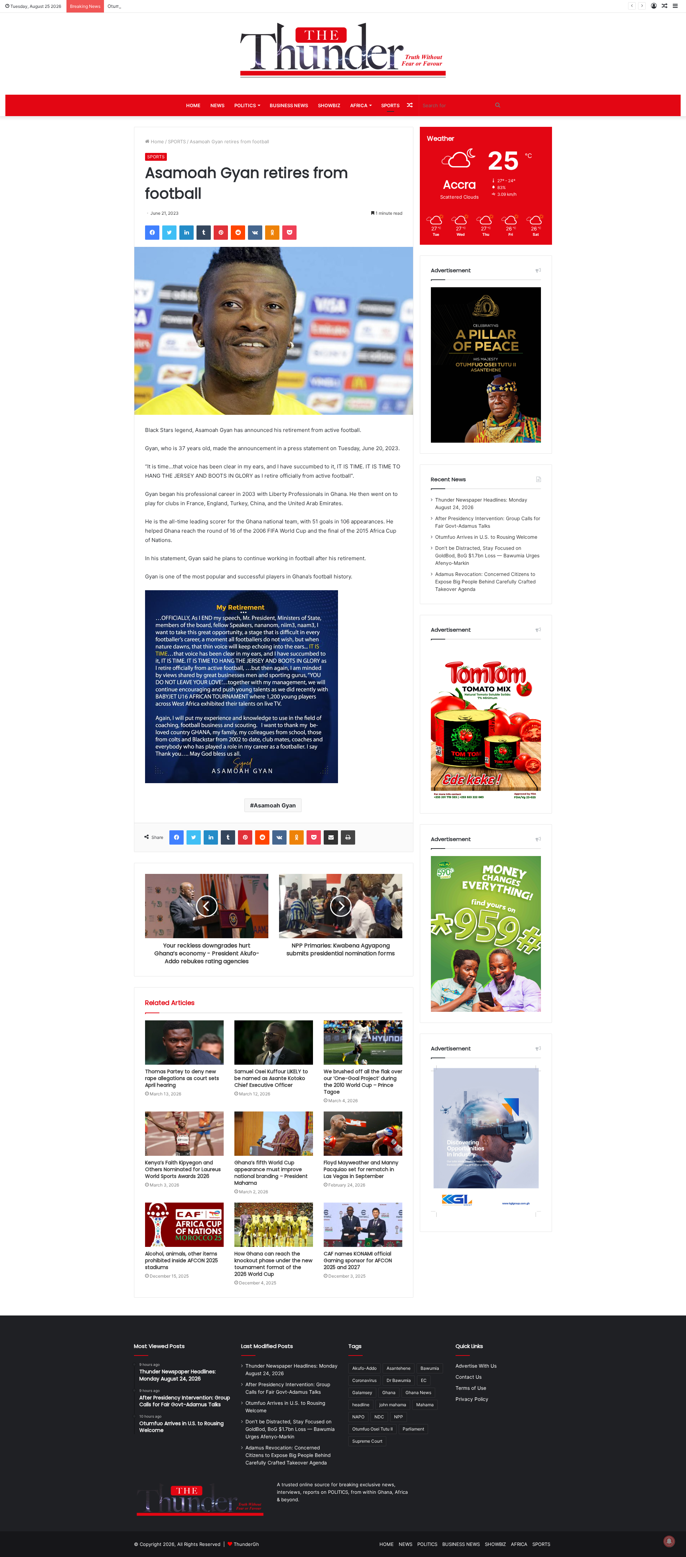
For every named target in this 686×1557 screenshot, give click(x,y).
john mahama (392, 1404)
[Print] (348, 837)
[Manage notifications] (669, 1541)
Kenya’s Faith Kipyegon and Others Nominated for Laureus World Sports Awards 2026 (183, 1169)
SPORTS (390, 105)
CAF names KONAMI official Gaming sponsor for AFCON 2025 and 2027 (358, 1260)
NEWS (217, 105)
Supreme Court (367, 1441)
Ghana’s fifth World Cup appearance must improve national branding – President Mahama (271, 1173)
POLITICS (245, 105)
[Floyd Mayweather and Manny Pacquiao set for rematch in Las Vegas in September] (363, 1133)
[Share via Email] (331, 837)
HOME (193, 105)
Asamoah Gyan (275, 805)
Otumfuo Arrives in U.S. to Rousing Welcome (157, 6)
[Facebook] (152, 232)
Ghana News (418, 1392)
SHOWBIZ (329, 105)
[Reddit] (238, 232)
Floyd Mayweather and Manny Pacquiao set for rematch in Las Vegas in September (361, 1169)
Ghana (389, 1392)
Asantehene (399, 1368)
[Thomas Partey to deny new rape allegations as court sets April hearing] (184, 1042)
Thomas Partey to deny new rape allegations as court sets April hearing (182, 1078)
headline (360, 1404)
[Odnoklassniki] (272, 232)
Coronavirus (364, 1380)
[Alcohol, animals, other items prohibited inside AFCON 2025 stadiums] (184, 1225)
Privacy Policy (472, 1399)
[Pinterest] (221, 232)
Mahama (425, 1404)
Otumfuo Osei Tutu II (372, 1429)
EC (424, 1380)
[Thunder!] (343, 49)
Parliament (413, 1429)
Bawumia (430, 1368)
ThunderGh (246, 1544)
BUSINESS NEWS (289, 105)
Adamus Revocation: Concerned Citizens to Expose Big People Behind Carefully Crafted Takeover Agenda (485, 581)
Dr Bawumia (399, 1380)
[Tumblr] (204, 232)
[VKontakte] (255, 232)
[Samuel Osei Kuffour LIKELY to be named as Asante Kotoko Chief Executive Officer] (273, 1042)
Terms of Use (471, 1388)
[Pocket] (289, 232)
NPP (398, 1416)
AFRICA (358, 105)
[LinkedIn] (186, 232)
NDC (379, 1416)
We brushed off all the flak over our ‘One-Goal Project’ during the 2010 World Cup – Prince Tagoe (363, 1081)
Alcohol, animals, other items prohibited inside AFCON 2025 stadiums (181, 1260)
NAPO (358, 1416)
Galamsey (362, 1392)
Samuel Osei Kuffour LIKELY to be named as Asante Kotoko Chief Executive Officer (271, 1078)
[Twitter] (169, 232)
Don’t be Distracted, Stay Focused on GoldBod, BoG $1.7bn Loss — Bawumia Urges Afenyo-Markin (487, 555)
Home (156, 141)
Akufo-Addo (364, 1368)
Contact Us (469, 1377)
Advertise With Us (476, 1366)
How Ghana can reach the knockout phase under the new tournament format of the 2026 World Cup (273, 1264)
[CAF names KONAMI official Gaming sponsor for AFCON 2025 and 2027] (363, 1225)
